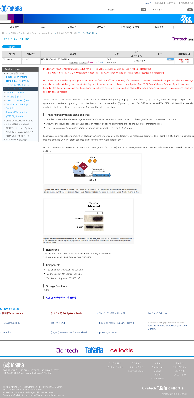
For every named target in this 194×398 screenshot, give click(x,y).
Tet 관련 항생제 (13, 96)
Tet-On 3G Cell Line (15, 88)
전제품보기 (16, 33)
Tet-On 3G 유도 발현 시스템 (112, 313)
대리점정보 (180, 371)
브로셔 (158, 363)
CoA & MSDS (157, 378)
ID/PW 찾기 (172, 3)
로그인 (148, 3)
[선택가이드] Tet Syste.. (17, 81)
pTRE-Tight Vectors (15, 116)
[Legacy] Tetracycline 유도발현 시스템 (69, 332)
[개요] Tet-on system (16, 77)
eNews (157, 371)
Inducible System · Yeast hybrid (38, 33)
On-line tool (157, 367)
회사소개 (180, 363)
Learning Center (136, 371)
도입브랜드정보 (180, 367)
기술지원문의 (115, 363)
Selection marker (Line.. (18, 100)
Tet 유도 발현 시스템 (66, 33)
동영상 (158, 375)
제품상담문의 (187, 3)
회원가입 (159, 3)
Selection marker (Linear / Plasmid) (116, 323)
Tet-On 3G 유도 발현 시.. (17, 85)
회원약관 (183, 394)
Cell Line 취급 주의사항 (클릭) (61, 297)
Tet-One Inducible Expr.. (17, 104)
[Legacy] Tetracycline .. (17, 112)
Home (5, 33)
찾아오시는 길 (179, 375)
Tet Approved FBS (15, 92)
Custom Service (115, 367)
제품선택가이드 (136, 367)
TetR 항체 (10, 108)
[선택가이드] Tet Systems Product (67, 313)
